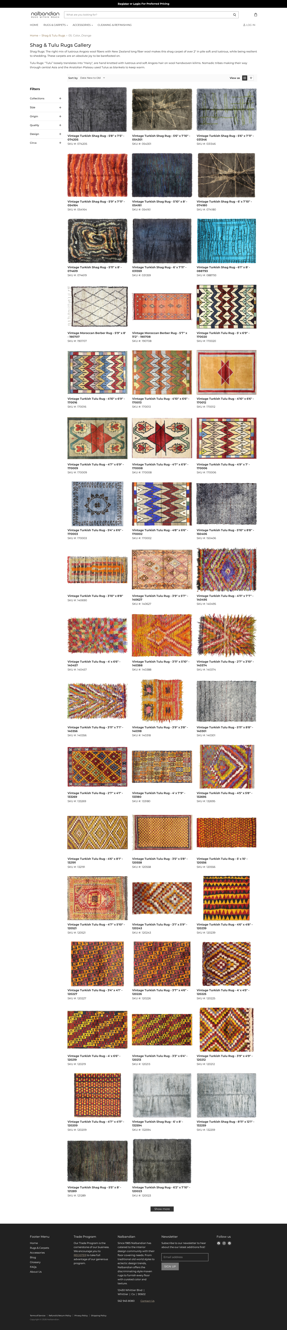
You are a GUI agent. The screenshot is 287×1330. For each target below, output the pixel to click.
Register (123, 3)
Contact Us (147, 1300)
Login (137, 3)
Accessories (82, 24)
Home (34, 24)
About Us (36, 1271)
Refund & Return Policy (60, 1315)
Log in (250, 24)
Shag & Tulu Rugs (53, 35)
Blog (33, 1257)
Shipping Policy (98, 1315)
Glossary (35, 1262)
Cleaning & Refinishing (115, 24)
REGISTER (80, 1255)
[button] (244, 78)
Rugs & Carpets (54, 24)
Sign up (170, 1266)
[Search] (235, 14)
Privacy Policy (81, 1315)
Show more (162, 1209)
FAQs (33, 1266)
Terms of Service (37, 1315)
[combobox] (147, 14)
